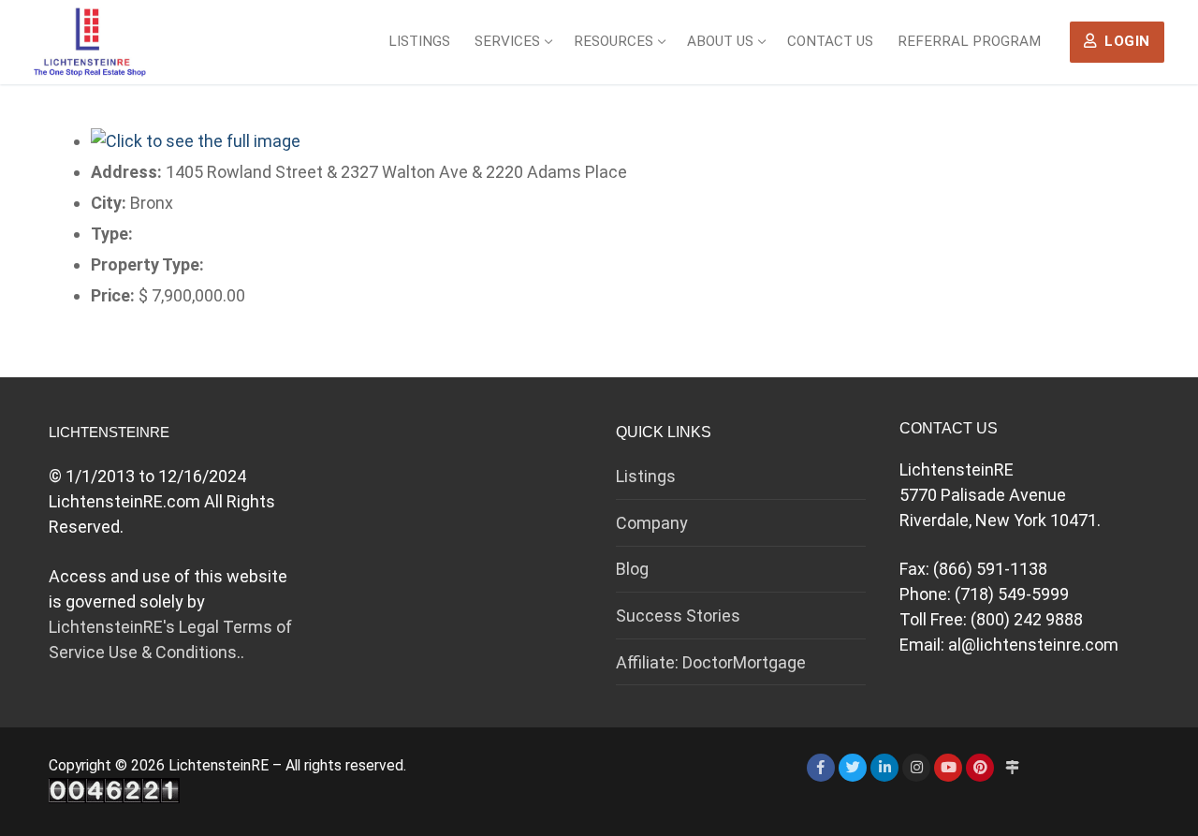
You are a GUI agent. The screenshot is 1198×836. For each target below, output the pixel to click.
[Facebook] (821, 768)
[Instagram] (916, 768)
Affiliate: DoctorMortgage (711, 662)
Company (652, 523)
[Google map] (1012, 768)
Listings (646, 476)
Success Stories (678, 615)
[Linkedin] (884, 768)
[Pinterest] (980, 768)
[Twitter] (853, 768)
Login (1125, 41)
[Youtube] (948, 768)
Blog (632, 569)
